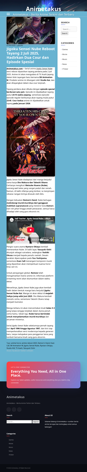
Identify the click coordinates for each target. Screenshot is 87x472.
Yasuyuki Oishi (29, 348)
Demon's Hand (44, 343)
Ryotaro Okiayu (46, 345)
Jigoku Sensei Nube (44, 68)
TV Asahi (19, 348)
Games (65, 49)
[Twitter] (14, 409)
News (64, 64)
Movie (64, 54)
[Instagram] (19, 409)
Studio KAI (11, 348)
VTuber (65, 69)
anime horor (16, 343)
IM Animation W (16, 345)
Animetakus (43, 9)
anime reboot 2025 (29, 343)
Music (64, 59)
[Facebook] (9, 409)
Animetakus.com (15, 68)
